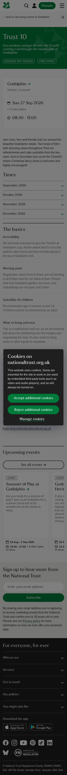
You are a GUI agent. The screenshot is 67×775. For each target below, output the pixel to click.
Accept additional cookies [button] (33, 398)
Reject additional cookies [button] (33, 410)
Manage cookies (32, 419)
